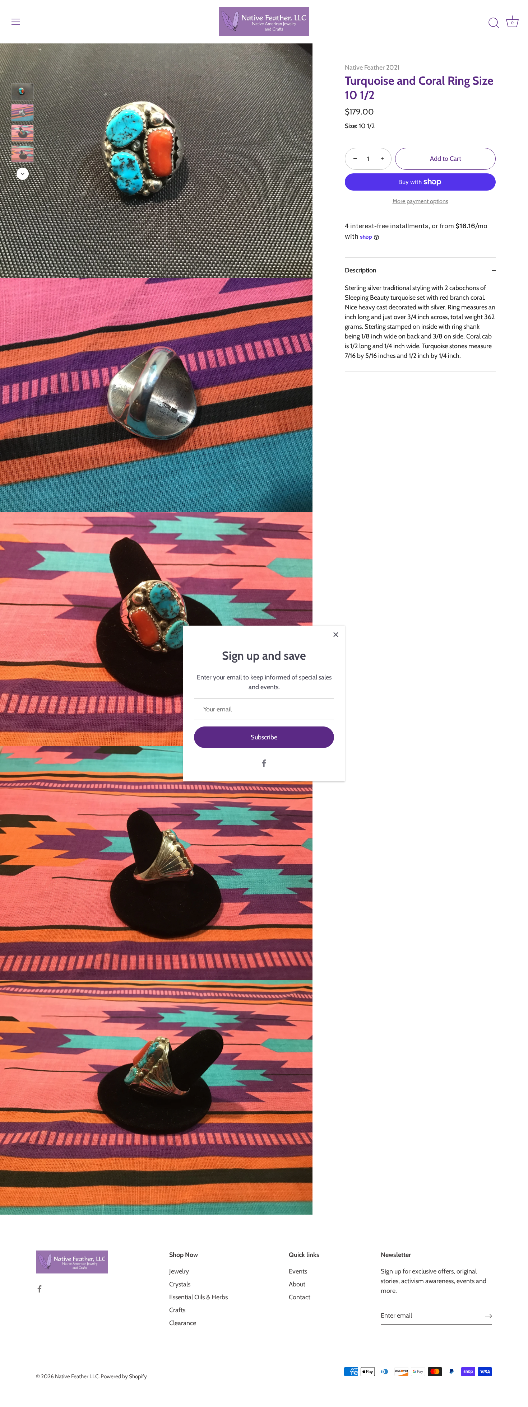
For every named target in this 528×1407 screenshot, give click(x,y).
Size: (351, 126)
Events (298, 1271)
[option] (22, 93)
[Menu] (16, 22)
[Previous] (23, 73)
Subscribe (264, 737)
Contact (299, 1297)
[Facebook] (264, 762)
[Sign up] (488, 1316)
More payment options (420, 201)
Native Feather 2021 (372, 67)
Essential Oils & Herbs (198, 1297)
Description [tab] (360, 270)
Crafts (177, 1310)
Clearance (182, 1323)
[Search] (493, 23)
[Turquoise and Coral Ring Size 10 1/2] (22, 91)
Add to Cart (445, 159)
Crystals (179, 1284)
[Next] (23, 174)
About (297, 1284)
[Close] (336, 634)
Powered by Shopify (124, 1376)
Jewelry (179, 1271)
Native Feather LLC (76, 1376)
